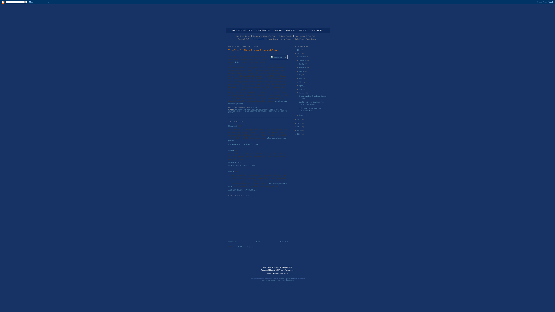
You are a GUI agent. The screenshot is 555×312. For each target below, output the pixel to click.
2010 (298, 130)
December (302, 56)
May (300, 82)
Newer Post (232, 241)
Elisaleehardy (232, 126)
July (300, 75)
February (302, 93)
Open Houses (286, 39)
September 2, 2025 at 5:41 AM (243, 144)
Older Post (284, 241)
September (302, 67)
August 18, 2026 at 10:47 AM (242, 190)
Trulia (237, 62)
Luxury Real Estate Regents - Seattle (241, 269)
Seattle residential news (270, 109)
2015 (298, 50)
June (300, 78)
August (301, 71)
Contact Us (284, 273)
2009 (298, 134)
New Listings (300, 36)
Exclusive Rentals (285, 36)
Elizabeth (231, 171)
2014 (298, 53)
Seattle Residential (277, 13)
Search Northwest (243, 36)
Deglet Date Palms (234, 162)
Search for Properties (242, 30)
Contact (303, 30)
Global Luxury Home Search (305, 39)
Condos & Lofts (244, 39)
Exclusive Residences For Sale (264, 36)
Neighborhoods (263, 30)
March (301, 89)
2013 (298, 119)
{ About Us (290, 30)
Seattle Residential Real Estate (242, 111)
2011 (298, 127)
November (302, 60)
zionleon (231, 150)
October (302, 64)
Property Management (312, 25)
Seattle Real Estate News (246, 109)
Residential (265, 270)
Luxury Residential (243, 25)
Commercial (277, 25)
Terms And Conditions (268, 280)
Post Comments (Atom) (246, 247)
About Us (276, 273)
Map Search (273, 39)
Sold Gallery (312, 36)
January (301, 115)
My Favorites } (317, 30)
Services (278, 30)
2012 (298, 123)
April (301, 85)
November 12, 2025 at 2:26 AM (243, 165)
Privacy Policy (281, 280)
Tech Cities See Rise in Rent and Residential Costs (252, 50)
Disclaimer (290, 280)
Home (258, 241)
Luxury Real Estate (314, 269)
